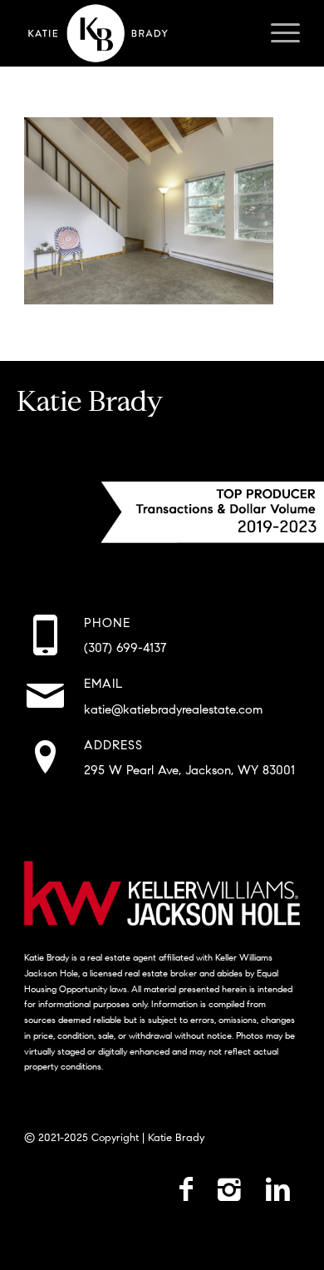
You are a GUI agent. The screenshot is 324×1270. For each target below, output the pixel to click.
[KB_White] (134, 33)
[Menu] (277, 33)
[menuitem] (277, 33)
